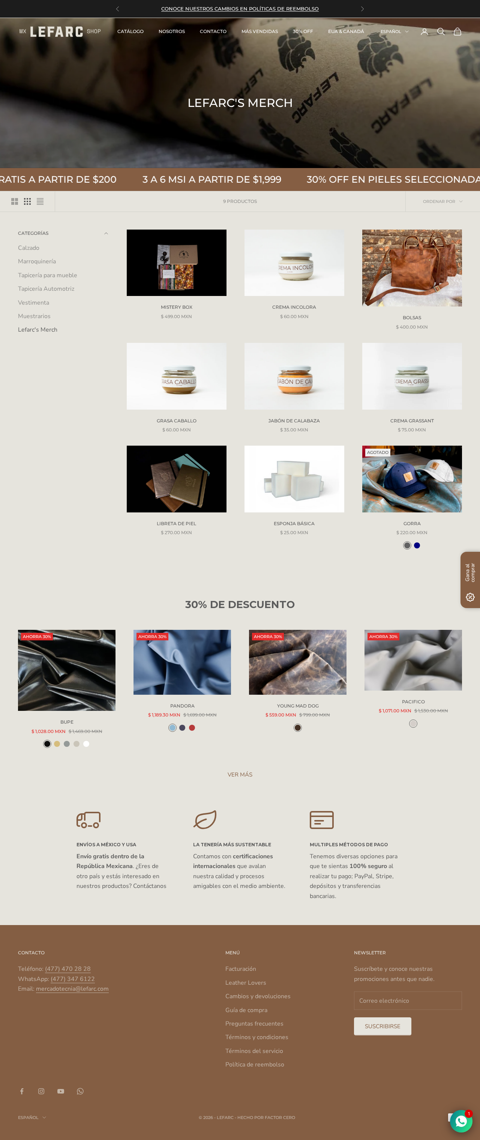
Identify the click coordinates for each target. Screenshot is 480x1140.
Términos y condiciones (256, 1037)
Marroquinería (37, 262)
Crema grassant (412, 421)
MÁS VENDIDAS (260, 31)
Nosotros (172, 31)
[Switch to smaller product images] (27, 201)
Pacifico (413, 701)
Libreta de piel (176, 523)
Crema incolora (294, 307)
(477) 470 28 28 (68, 969)
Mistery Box (176, 307)
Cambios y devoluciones (258, 996)
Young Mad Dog (298, 706)
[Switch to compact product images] (40, 201)
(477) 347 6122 (73, 979)
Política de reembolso (254, 1064)
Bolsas (412, 317)
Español (391, 31)
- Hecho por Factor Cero (265, 1117)
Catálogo (130, 31)
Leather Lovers (245, 983)
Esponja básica (294, 523)
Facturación (240, 969)
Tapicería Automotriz (46, 289)
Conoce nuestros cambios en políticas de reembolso (240, 9)
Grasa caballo (176, 421)
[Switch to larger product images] (14, 201)
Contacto (213, 31)
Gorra (412, 523)
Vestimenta (33, 303)
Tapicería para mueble (47, 275)
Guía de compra (246, 1010)
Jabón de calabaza (294, 421)
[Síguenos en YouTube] (60, 1091)
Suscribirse (382, 1026)
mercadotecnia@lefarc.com (72, 989)
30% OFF (303, 31)
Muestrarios (34, 316)
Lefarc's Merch (37, 330)
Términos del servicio (254, 1051)
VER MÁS (240, 774)
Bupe (67, 722)
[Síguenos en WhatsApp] (80, 1091)
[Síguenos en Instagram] (41, 1091)
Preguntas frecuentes (254, 1024)
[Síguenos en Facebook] (22, 1091)
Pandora (182, 706)
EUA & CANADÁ (346, 31)
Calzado (28, 248)
